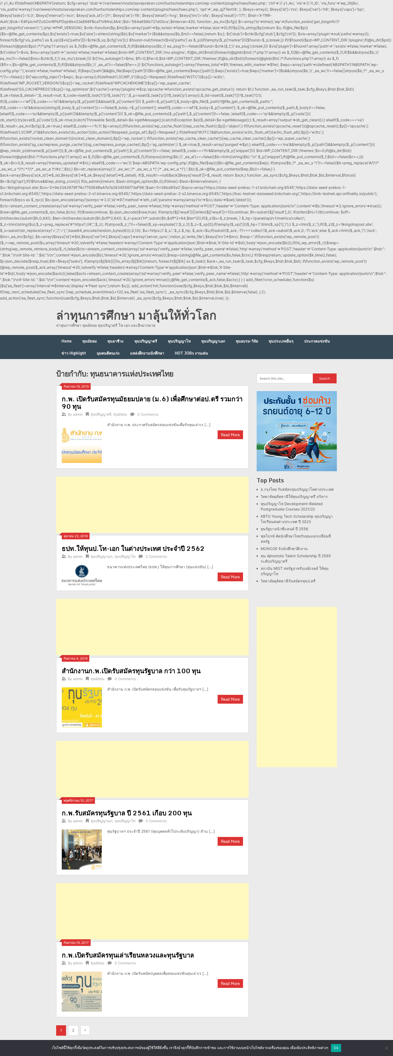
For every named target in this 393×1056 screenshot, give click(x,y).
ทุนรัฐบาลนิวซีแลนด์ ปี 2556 (284, 529)
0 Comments (148, 414)
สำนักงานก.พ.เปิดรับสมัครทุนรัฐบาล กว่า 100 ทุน (131, 670)
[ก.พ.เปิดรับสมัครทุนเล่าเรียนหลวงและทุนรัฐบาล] (82, 991)
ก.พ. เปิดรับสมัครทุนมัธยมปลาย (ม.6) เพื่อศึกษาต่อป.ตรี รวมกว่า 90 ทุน (152, 402)
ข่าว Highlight (73, 353)
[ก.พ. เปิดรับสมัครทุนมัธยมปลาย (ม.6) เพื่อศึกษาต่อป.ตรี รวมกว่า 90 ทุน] (82, 442)
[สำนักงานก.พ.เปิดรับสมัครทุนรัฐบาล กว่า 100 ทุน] (82, 706)
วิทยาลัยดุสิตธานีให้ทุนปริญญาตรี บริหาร (294, 496)
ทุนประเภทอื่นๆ (281, 341)
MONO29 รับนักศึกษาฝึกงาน (284, 548)
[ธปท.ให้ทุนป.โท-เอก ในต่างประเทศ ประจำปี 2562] (82, 574)
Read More (230, 435)
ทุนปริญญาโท (179, 341)
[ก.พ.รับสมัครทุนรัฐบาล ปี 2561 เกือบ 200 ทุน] (82, 849)
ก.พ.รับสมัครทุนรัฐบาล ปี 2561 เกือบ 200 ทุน (127, 813)
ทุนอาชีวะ (115, 341)
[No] (386, 1048)
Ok (336, 1048)
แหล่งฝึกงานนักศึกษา (147, 353)
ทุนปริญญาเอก (213, 341)
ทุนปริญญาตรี (145, 341)
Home (66, 341)
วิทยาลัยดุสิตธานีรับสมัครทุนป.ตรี (288, 581)
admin (78, 414)
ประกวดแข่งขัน (317, 341)
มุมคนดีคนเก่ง (108, 353)
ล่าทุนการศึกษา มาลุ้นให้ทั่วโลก (136, 315)
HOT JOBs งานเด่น (191, 353)
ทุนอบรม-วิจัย (247, 341)
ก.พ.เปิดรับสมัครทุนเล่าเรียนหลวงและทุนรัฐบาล (128, 955)
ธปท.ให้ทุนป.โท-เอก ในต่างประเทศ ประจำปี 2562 (133, 548)
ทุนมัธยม (89, 341)
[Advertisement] (152, 505)
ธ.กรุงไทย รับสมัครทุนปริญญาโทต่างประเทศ (297, 489)
